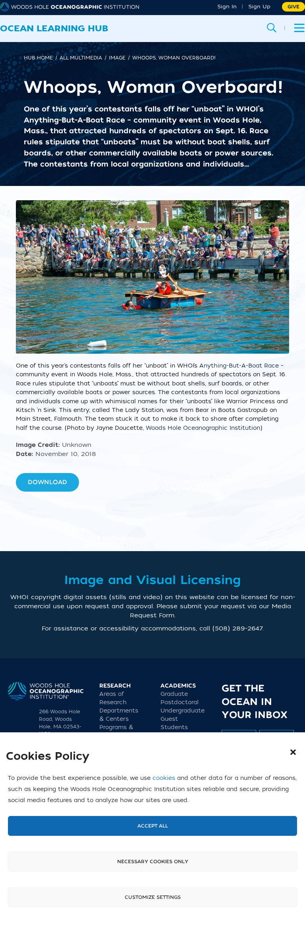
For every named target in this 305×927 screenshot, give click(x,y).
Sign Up (259, 6)
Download (47, 482)
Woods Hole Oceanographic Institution (203, 428)
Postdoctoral (179, 702)
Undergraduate (182, 710)
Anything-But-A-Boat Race (239, 366)
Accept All (152, 826)
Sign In (227, 6)
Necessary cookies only (152, 861)
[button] (293, 752)
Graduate (174, 694)
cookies (163, 778)
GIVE (293, 7)
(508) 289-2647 (237, 628)
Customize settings (153, 897)
